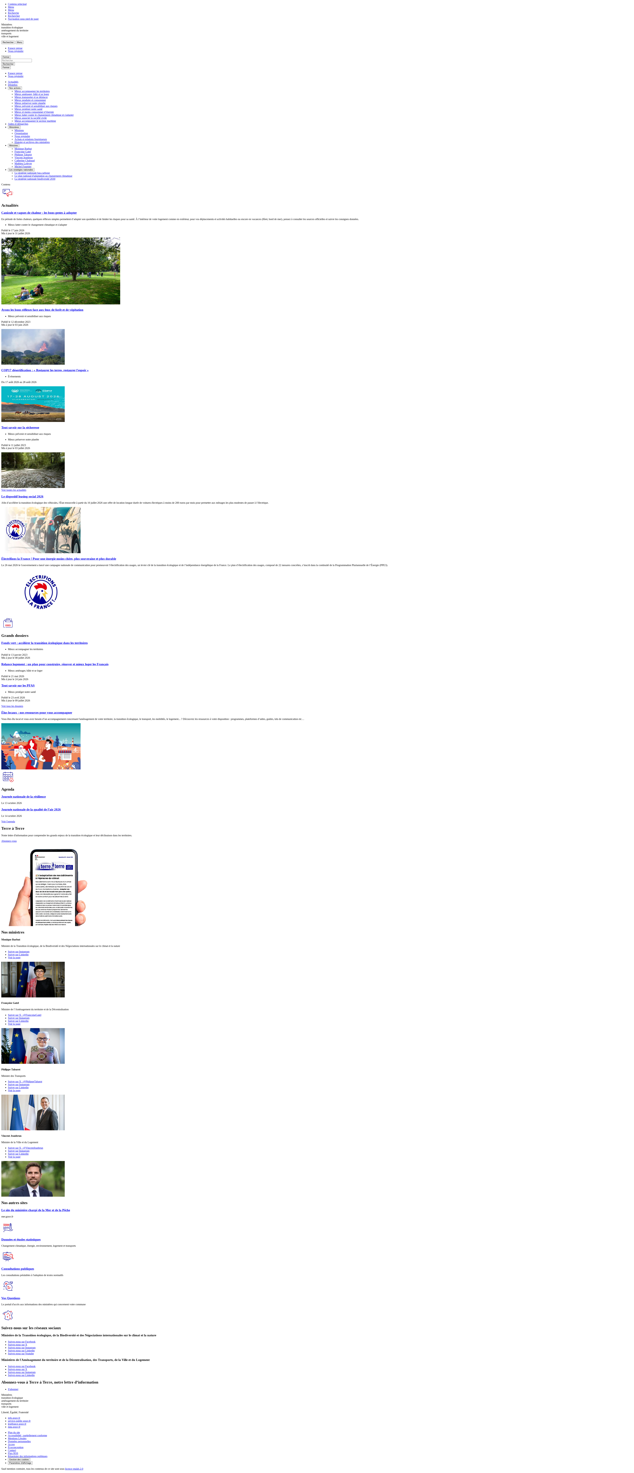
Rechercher (14, 16)
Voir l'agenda (8, 821)
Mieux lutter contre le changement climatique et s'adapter (44, 115)
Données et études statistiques (21, 1239)
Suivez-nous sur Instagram (21, 1347)
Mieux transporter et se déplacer (31, 97)
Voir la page (14, 957)
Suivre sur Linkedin (18, 954)
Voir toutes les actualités (13, 490)
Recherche (13, 13)
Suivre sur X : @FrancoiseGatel (24, 1015)
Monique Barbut (23, 148)
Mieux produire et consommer (30, 100)
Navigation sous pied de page (23, 18)
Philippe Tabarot (23, 154)
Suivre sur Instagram (18, 951)
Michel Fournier (23, 166)
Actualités (13, 81)
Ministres (13, 145)
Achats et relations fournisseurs (31, 139)
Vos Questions (10, 1298)
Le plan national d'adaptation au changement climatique (43, 175)
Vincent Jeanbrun (24, 157)
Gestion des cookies (19, 1459)
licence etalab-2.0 (74, 1468)
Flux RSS (13, 1453)
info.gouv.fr (14, 1418)
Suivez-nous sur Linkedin (21, 1350)
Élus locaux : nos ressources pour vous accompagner (36, 712)
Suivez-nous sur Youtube (21, 1353)
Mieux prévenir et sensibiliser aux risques (36, 106)
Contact (12, 1450)
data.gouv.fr (14, 1426)
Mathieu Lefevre (23, 163)
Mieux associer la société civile (31, 118)
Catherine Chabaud (25, 160)
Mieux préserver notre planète (30, 103)
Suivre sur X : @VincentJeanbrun (25, 1147)
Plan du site (14, 1432)
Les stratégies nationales (21, 170)
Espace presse (15, 48)
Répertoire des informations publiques (27, 1456)
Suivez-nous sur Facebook (21, 1341)
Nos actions (15, 88)
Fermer (6, 57)
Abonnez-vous (9, 841)
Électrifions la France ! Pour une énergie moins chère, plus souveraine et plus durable (58, 558)
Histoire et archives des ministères (32, 142)
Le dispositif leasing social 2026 (22, 496)
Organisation (21, 133)
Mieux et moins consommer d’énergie (34, 112)
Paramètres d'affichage (20, 1463)
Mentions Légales (17, 1438)
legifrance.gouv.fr (17, 1423)
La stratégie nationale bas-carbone (32, 173)
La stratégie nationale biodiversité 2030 (35, 178)
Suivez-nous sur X (17, 1344)
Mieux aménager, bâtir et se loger (32, 94)
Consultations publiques (17, 1268)
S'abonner (13, 1389)
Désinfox (13, 84)
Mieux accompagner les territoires (32, 91)
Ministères (14, 127)
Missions (19, 130)
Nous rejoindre (15, 51)
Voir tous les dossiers (12, 706)
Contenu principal (17, 4)
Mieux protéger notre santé (28, 109)
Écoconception (15, 1447)
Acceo (11, 1444)
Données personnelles (19, 1441)
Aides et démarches (18, 123)
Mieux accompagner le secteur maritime (35, 121)
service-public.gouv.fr (19, 1421)
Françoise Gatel (23, 151)
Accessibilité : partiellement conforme (27, 1435)
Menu (11, 7)
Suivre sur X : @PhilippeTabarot (25, 1081)
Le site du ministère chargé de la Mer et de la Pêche (35, 1210)
